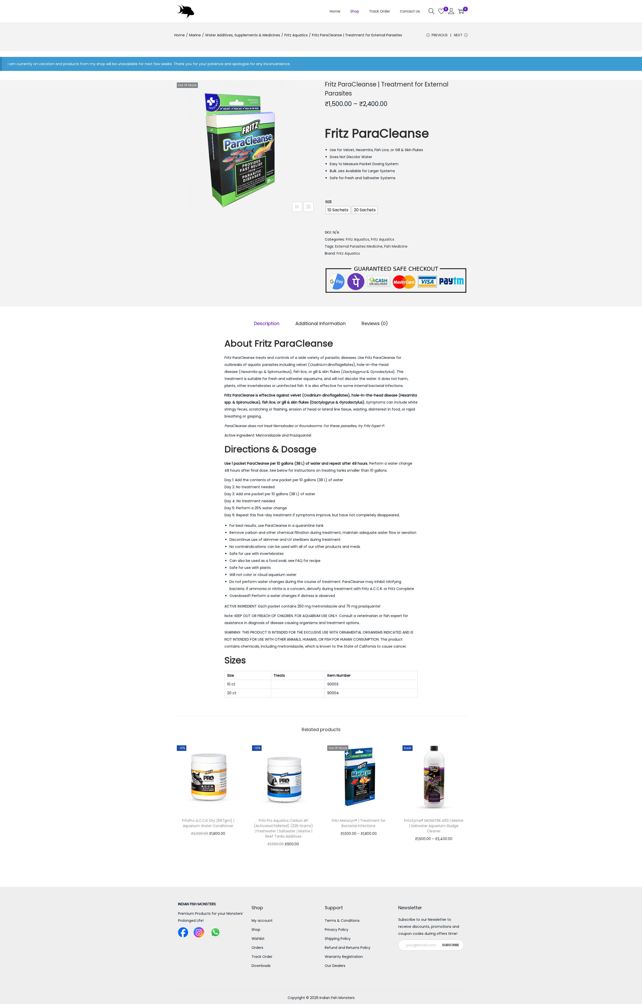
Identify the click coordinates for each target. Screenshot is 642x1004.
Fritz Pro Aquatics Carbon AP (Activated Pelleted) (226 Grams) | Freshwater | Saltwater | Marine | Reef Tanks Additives (283, 828)
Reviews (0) (375, 323)
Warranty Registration (344, 956)
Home (179, 35)
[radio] (338, 210)
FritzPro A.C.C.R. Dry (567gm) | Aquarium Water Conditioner (208, 823)
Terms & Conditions (342, 920)
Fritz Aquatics (296, 35)
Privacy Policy (336, 929)
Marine (195, 35)
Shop (256, 929)
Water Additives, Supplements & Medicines (242, 35)
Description (266, 323)
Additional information (320, 323)
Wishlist (258, 938)
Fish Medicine (396, 246)
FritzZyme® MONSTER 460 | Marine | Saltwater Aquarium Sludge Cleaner (433, 826)
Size (328, 201)
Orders (257, 947)
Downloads (261, 965)
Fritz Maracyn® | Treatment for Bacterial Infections (358, 823)
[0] (441, 11)
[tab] (266, 323)
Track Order (262, 956)
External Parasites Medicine (358, 246)
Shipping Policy (338, 938)
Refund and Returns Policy (347, 947)
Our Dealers (335, 965)
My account (262, 920)
